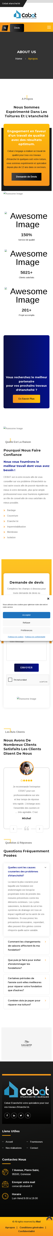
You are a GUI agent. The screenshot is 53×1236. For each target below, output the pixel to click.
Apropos (10, 1227)
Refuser (26, 622)
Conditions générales (32, 1227)
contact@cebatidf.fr (22, 1186)
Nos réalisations (14, 1148)
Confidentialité (26, 1231)
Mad (38, 1221)
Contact (34, 1148)
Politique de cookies (15, 637)
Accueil (9, 1142)
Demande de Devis (26, 177)
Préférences (26, 630)
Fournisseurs (36, 1142)
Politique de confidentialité (35, 637)
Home (19, 58)
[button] (48, 599)
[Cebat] (26, 14)
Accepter (26, 615)
